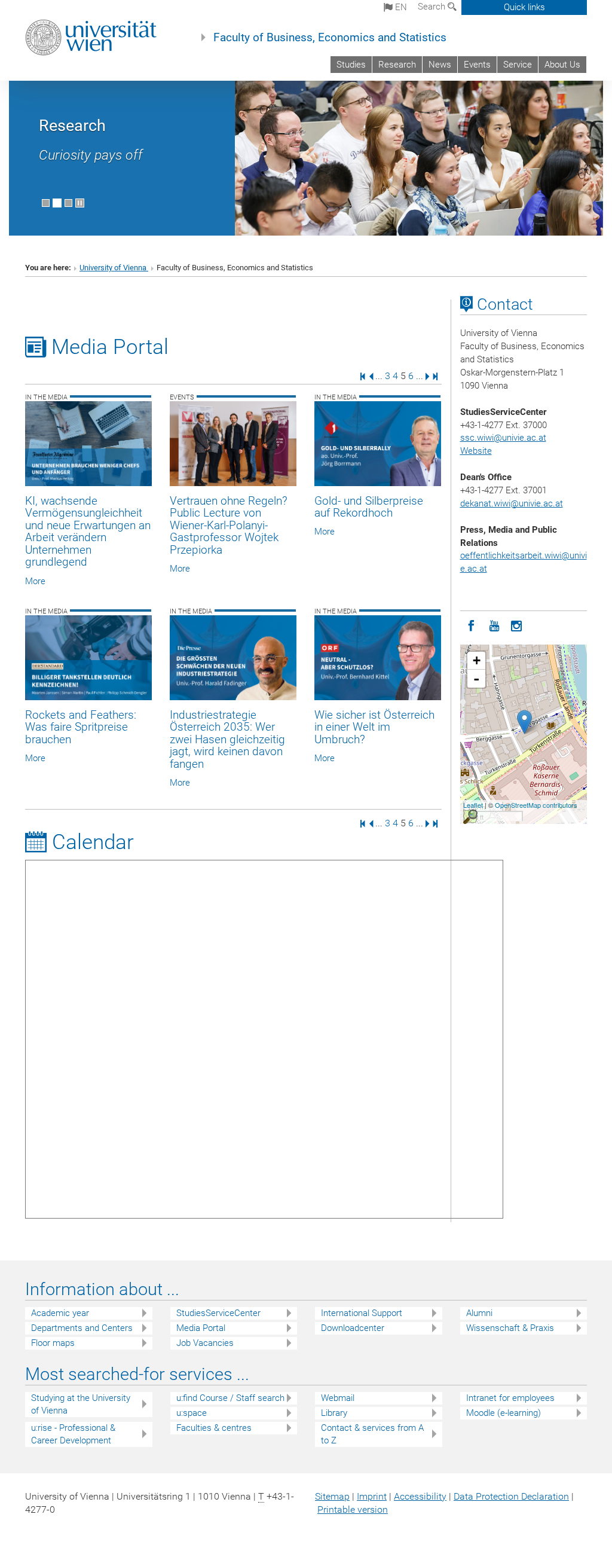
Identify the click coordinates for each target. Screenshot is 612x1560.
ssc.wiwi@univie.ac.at (503, 437)
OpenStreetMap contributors (536, 805)
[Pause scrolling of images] (79, 203)
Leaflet (473, 805)
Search (433, 6)
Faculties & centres (214, 1427)
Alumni (479, 1313)
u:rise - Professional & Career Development (73, 1434)
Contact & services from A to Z (372, 1434)
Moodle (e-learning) (503, 1413)
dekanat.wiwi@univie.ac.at (511, 503)
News (440, 64)
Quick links (524, 7)
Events (477, 64)
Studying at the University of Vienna (80, 1404)
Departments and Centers (82, 1328)
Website (476, 450)
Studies (351, 64)
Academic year (60, 1313)
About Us (562, 64)
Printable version (352, 1509)
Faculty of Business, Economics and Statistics (329, 37)
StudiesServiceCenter (218, 1313)
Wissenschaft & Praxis (510, 1328)
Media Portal (200, 1328)
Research (397, 64)
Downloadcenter (352, 1328)
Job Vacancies (205, 1343)
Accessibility (420, 1496)
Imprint (372, 1496)
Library (334, 1413)
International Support (361, 1313)
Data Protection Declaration (511, 1496)
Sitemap (332, 1496)
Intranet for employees (510, 1398)
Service (517, 64)
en (400, 7)
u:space (191, 1413)
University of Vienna (113, 267)
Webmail (337, 1398)
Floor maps (53, 1343)
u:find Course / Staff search (230, 1398)
